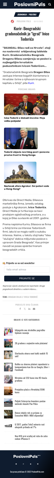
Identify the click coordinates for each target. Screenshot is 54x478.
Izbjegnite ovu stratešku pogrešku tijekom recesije (30, 331)
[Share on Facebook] (20, 309)
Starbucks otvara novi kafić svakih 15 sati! (31, 355)
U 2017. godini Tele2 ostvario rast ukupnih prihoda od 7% (29, 426)
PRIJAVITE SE (27, 278)
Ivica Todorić (31, 296)
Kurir (31, 83)
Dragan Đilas (15, 296)
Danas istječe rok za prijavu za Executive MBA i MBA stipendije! (29, 414)
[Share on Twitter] (24, 309)
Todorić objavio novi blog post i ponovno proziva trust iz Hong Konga (27, 153)
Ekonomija (22, 14)
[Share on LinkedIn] (29, 309)
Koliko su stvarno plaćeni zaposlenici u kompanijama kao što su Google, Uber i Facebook (32, 366)
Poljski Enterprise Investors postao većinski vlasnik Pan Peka (30, 402)
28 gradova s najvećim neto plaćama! (31, 343)
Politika (32, 14)
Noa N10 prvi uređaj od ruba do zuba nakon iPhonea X (31, 437)
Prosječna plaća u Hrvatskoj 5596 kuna (30, 391)
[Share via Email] (34, 309)
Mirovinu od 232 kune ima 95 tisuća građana (31, 379)
